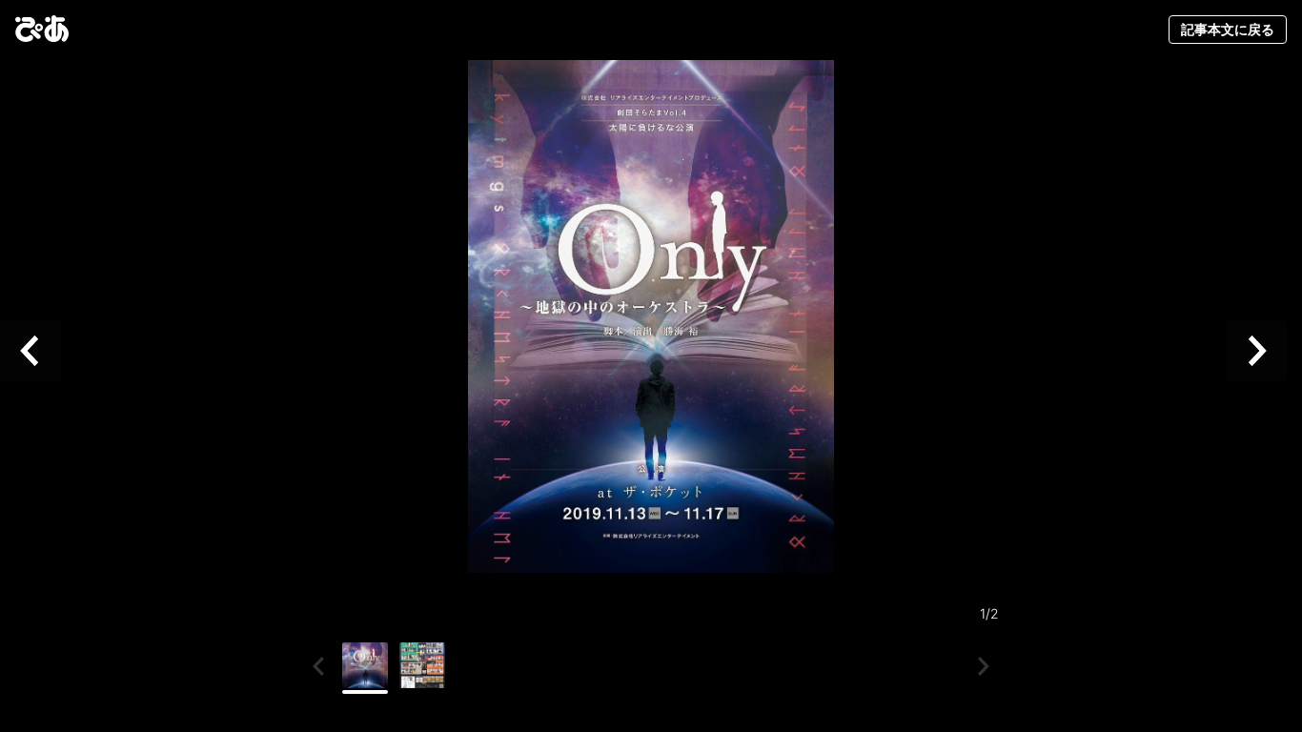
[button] (38, 351)
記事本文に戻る (1227, 29)
